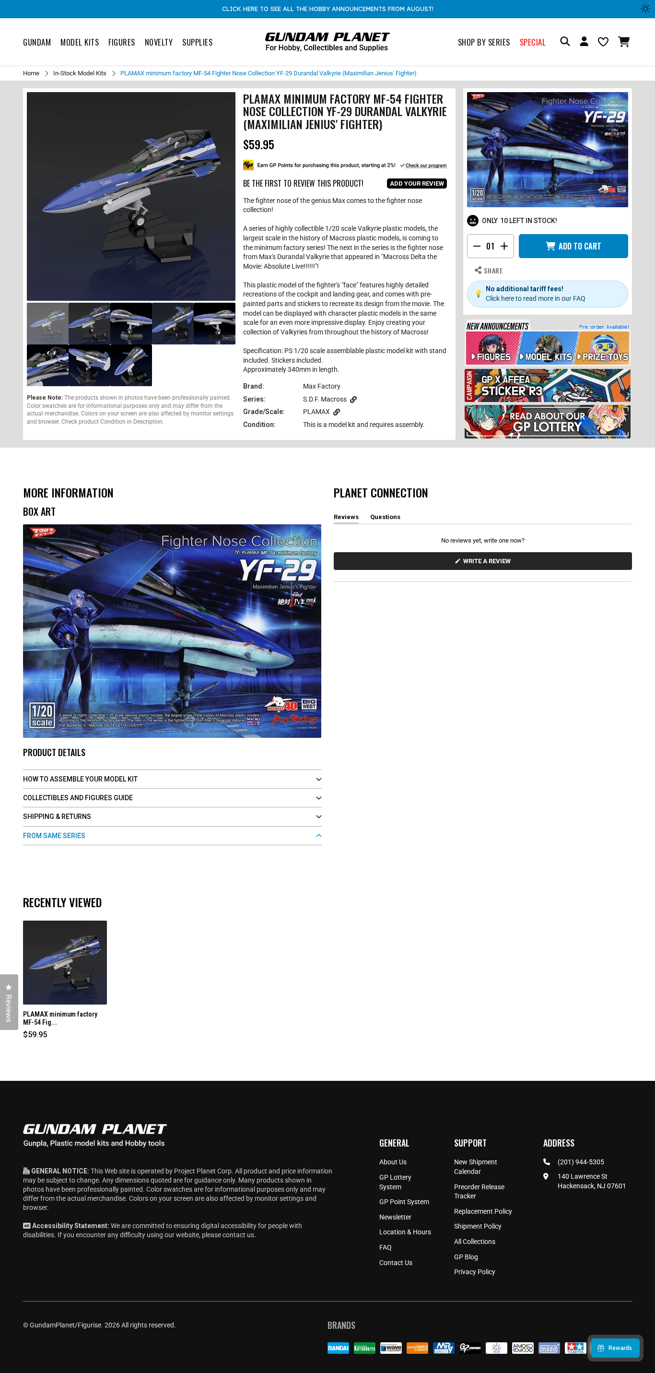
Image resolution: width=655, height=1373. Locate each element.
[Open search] (565, 41)
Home (31, 73)
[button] (625, 41)
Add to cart (580, 246)
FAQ (385, 1247)
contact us (238, 1235)
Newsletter (395, 1217)
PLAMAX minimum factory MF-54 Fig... (60, 1018)
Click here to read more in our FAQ (535, 298)
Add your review (417, 183)
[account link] (584, 42)
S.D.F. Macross (325, 399)
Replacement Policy (483, 1211)
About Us (393, 1162)
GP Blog (466, 1257)
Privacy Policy (474, 1272)
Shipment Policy (478, 1226)
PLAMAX (316, 411)
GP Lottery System (395, 1182)
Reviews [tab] (346, 518)
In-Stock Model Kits (79, 73)
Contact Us (395, 1262)
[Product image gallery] (131, 196)
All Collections (474, 1241)
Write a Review (488, 563)
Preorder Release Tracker (479, 1191)
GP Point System (404, 1202)
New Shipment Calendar (475, 1166)
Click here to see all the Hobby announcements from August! (327, 8)
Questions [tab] (385, 518)
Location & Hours (405, 1232)
